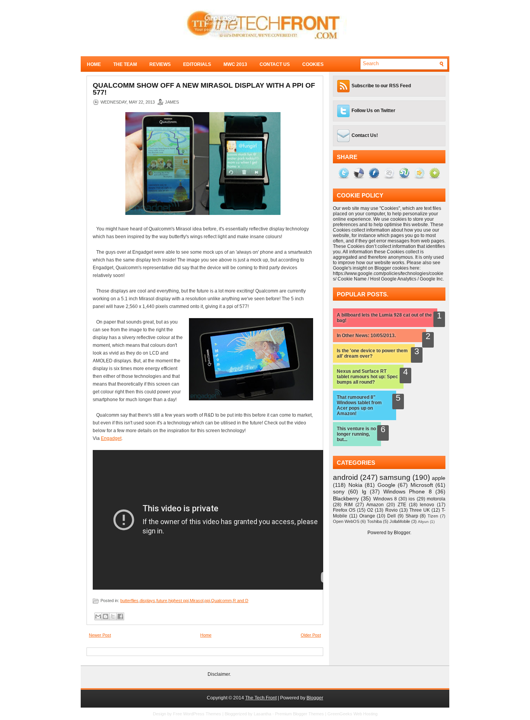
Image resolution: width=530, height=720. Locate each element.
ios (412, 499)
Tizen (433, 516)
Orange (367, 516)
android (345, 477)
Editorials (197, 64)
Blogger (402, 532)
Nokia (355, 485)
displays (147, 600)
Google (386, 485)
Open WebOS (346, 521)
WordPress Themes (202, 713)
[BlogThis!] (105, 616)
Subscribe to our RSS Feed (381, 85)
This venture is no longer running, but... (356, 434)
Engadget (111, 438)
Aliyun (423, 521)
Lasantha (262, 713)
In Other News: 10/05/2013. (366, 335)
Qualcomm (221, 600)
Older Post (311, 635)
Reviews (160, 64)
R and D (240, 600)
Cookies (313, 64)
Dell (391, 516)
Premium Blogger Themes (299, 713)
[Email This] (98, 616)
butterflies (129, 600)
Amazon (375, 504)
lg (364, 491)
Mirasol (196, 600)
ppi (207, 600)
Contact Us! (365, 135)
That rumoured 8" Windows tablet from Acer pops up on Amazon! (359, 405)
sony (339, 491)
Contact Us (275, 64)
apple (438, 478)
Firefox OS (344, 510)
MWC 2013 (235, 64)
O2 (370, 510)
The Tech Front (261, 698)
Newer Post (100, 635)
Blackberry (346, 498)
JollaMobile (400, 521)
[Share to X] (113, 616)
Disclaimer (219, 674)
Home (94, 64)
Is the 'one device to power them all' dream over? (372, 353)
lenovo (427, 504)
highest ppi (178, 600)
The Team (125, 64)
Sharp (411, 516)
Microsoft (421, 485)
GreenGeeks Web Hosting (352, 713)
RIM (348, 504)
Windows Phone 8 (407, 491)
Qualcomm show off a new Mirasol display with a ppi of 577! (204, 89)
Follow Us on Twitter (373, 110)
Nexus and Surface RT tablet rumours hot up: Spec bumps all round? (367, 377)
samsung (394, 477)
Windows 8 (385, 499)
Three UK (419, 510)
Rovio (391, 510)
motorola (436, 499)
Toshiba (374, 521)
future (161, 600)
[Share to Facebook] (120, 616)
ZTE (402, 504)
